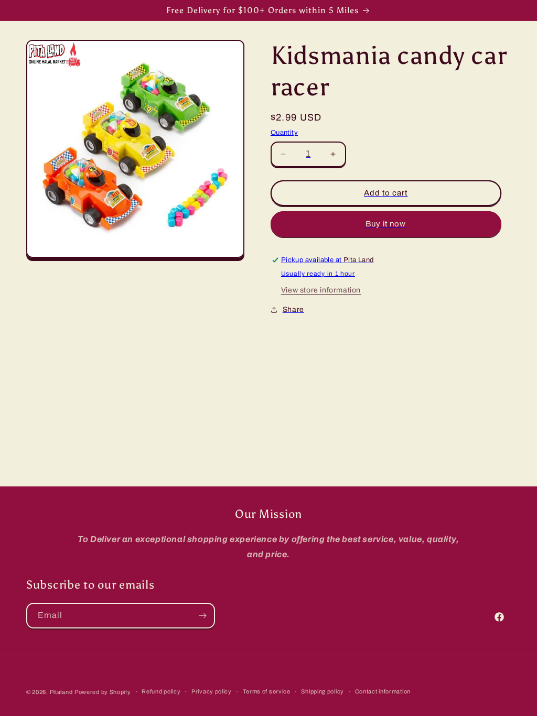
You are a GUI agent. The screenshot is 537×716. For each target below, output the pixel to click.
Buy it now (386, 224)
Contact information (383, 691)
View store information (321, 290)
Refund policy (161, 691)
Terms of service (267, 691)
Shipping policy (322, 691)
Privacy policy (211, 691)
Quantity (284, 132)
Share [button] (293, 309)
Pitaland (61, 692)
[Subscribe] (202, 615)
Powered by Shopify (102, 692)
